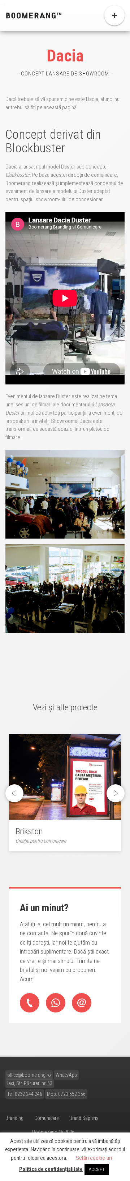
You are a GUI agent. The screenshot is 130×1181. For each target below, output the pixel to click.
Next (116, 794)
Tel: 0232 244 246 (24, 1094)
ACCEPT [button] (97, 1169)
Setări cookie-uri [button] (94, 1158)
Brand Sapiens (84, 1118)
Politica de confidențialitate (51, 1169)
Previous (16, 794)
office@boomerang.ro (29, 1075)
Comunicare (46, 1118)
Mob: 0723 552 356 (66, 1094)
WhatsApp (66, 1075)
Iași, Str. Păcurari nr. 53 (29, 1083)
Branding (14, 1118)
